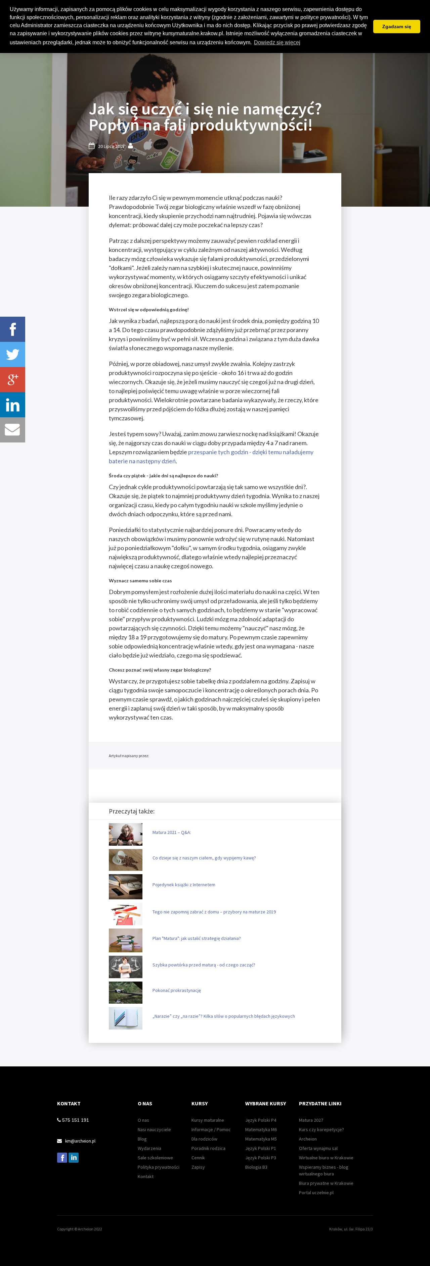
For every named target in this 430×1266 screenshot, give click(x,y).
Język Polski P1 (260, 1148)
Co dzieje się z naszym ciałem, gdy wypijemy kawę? (204, 858)
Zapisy (198, 1167)
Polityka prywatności (158, 1167)
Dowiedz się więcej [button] (277, 42)
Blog (142, 1139)
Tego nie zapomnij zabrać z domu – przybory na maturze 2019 (214, 912)
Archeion (308, 1139)
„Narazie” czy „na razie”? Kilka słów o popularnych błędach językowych (224, 1016)
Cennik (198, 1158)
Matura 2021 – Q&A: (172, 832)
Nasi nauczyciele (154, 1129)
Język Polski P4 (260, 1120)
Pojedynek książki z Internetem (184, 885)
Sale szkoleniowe (155, 1158)
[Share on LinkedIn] (12, 404)
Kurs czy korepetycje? (321, 1129)
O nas (143, 1120)
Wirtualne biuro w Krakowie (326, 1158)
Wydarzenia (149, 1148)
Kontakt (146, 1176)
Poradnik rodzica (208, 1148)
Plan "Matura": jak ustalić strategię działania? (197, 938)
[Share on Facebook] (12, 329)
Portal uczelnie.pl (316, 1193)
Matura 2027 (311, 1120)
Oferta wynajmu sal (318, 1148)
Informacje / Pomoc (211, 1129)
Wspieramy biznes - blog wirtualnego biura (323, 1170)
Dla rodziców (204, 1139)
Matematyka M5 (261, 1139)
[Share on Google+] (12, 379)
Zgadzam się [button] (396, 26)
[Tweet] (12, 354)
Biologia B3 (256, 1167)
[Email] (12, 429)
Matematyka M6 (261, 1129)
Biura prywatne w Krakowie (326, 1183)
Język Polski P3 (260, 1158)
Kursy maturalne (207, 1120)
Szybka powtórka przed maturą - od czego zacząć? (204, 965)
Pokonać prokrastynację (177, 990)
